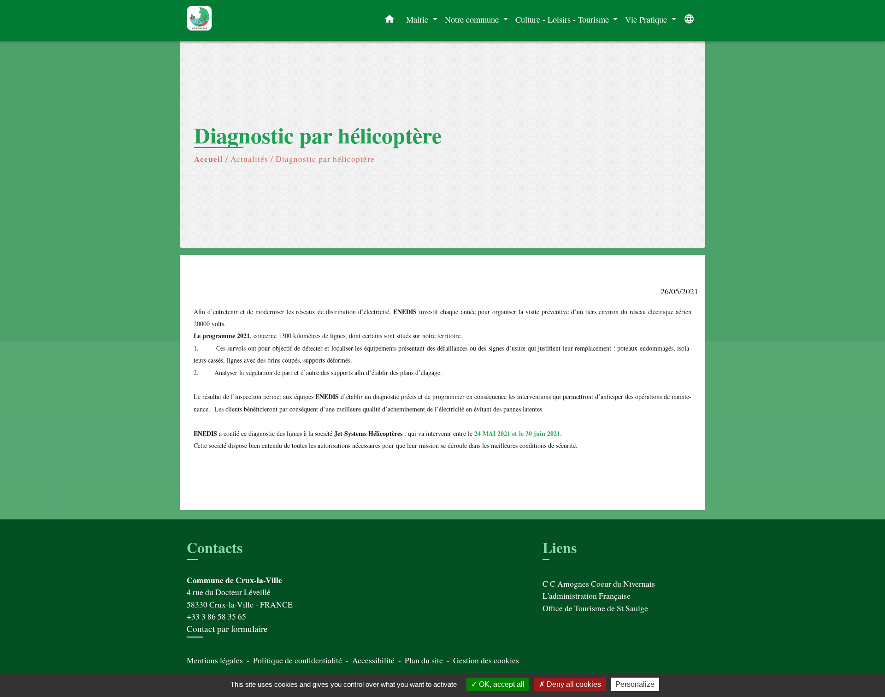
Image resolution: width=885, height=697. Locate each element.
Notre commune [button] (473, 19)
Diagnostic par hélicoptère (325, 158)
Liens (560, 547)
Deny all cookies (573, 684)
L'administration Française (587, 595)
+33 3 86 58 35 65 (216, 616)
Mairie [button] (418, 19)
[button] (389, 21)
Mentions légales (215, 660)
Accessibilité (373, 660)
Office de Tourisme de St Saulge (595, 608)
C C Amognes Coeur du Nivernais (599, 583)
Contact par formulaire (227, 628)
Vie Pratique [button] (647, 19)
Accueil (208, 159)
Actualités (249, 158)
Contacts (214, 547)
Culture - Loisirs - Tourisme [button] (563, 19)
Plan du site (424, 660)
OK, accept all (501, 684)
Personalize (635, 684)
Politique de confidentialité (297, 660)
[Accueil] (244, 20)
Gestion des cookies (486, 660)
